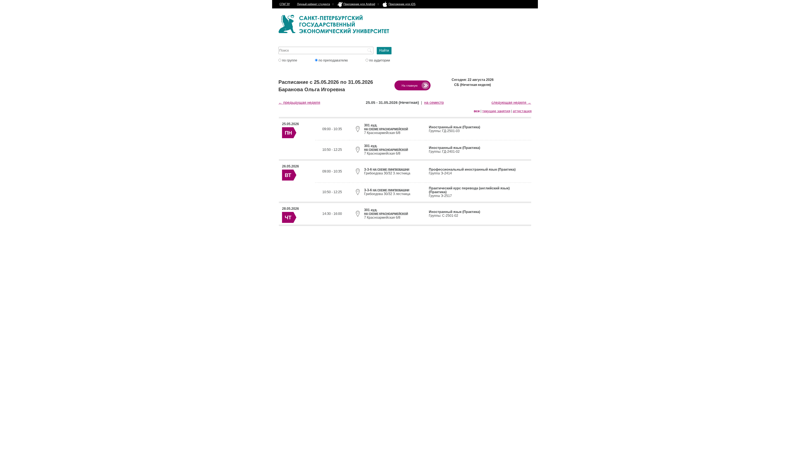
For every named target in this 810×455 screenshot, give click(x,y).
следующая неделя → (511, 102)
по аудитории (379, 60)
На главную (410, 85)
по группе (289, 60)
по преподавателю (333, 60)
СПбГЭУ (284, 4)
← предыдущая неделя (299, 102)
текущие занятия (496, 111)
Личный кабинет (313, 4)
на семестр (434, 102)
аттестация (522, 111)
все (477, 111)
